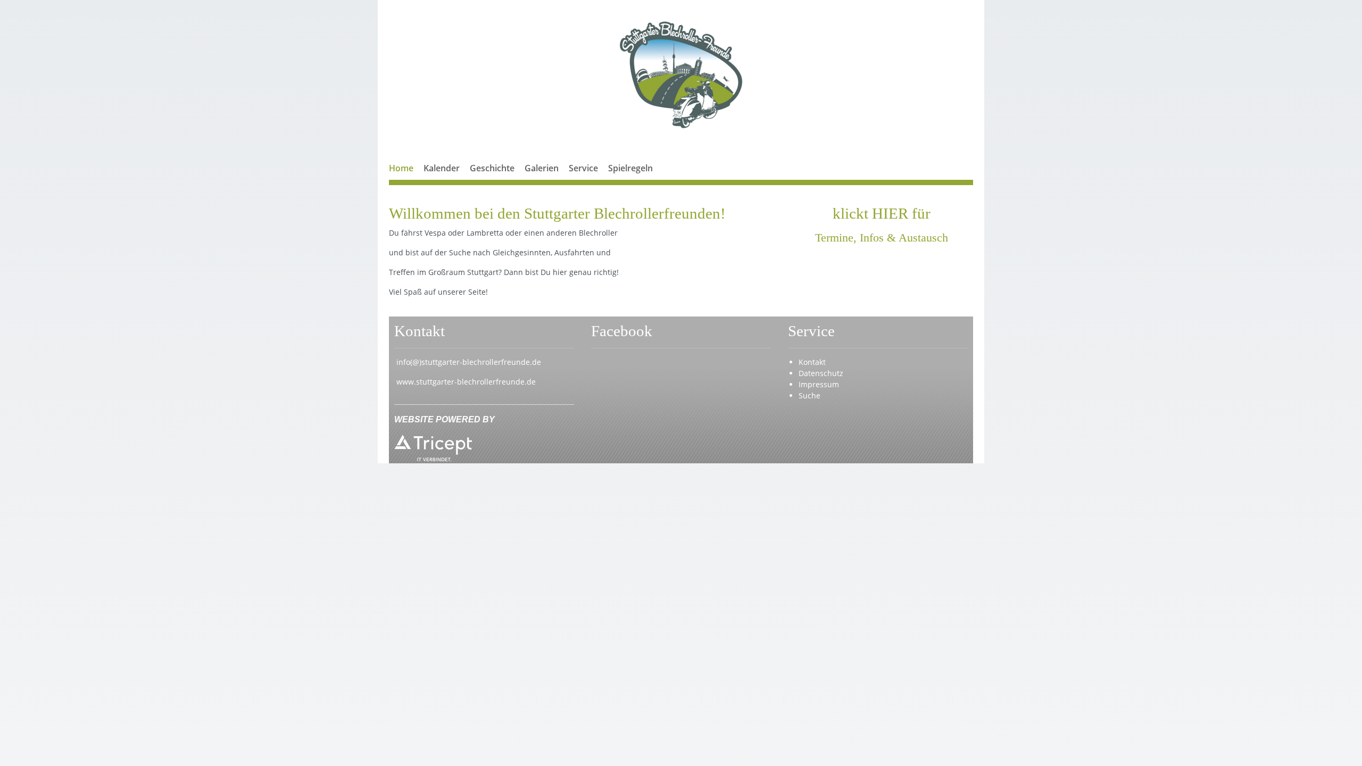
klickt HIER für (882, 213)
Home (401, 168)
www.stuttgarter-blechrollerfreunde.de (466, 382)
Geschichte (492, 168)
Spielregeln (630, 168)
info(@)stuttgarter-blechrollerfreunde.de (468, 362)
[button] (583, 181)
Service (583, 168)
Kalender (441, 168)
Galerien (542, 168)
